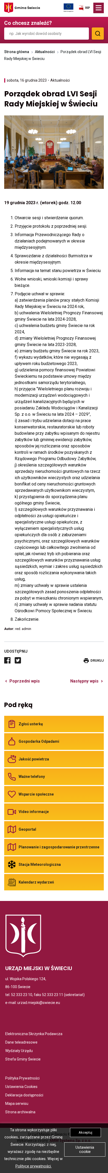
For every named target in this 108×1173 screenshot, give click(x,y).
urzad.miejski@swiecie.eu (38, 1003)
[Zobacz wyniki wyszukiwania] (98, 33)
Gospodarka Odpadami (39, 741)
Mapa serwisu (16, 1104)
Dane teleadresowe (21, 1042)
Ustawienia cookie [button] (84, 1149)
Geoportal (27, 829)
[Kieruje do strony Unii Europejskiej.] (68, 7)
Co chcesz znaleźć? (28, 23)
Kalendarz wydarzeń (36, 882)
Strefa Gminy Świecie (23, 1059)
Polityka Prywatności (22, 1078)
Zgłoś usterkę (31, 724)
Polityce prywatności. (33, 1166)
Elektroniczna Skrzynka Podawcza (33, 1034)
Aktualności (45, 52)
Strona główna (16, 52)
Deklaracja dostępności (24, 1095)
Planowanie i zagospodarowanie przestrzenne (59, 847)
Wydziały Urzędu (19, 1051)
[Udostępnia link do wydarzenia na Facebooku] (7, 660)
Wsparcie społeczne (36, 794)
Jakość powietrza (34, 759)
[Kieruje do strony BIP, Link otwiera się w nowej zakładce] (84, 9)
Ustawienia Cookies (21, 1087)
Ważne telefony (32, 776)
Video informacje (34, 812)
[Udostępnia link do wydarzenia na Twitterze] (18, 660)
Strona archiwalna (20, 1112)
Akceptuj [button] (85, 1132)
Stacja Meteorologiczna (40, 864)
